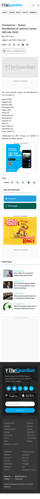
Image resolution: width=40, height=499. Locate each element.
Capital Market (10, 429)
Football (7, 458)
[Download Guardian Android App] (11, 395)
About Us (7, 476)
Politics (25, 12)
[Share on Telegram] (23, 45)
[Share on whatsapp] (18, 45)
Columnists (31, 438)
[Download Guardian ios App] (28, 395)
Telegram (12, 199)
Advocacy (8, 435)
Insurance (8, 464)
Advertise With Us (21, 476)
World (6, 470)
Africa (6, 438)
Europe (29, 426)
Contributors (9, 423)
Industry (7, 461)
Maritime (7, 467)
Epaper (12, 12)
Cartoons (30, 435)
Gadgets (25, 464)
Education (31, 432)
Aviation (7, 426)
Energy (7, 432)
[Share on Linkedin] (27, 45)
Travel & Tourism (28, 452)
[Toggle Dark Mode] (31, 5)
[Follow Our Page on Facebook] (8, 388)
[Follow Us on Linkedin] (25, 388)
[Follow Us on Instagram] (20, 388)
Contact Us (18, 479)
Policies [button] (6, 479)
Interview (25, 458)
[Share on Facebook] (9, 45)
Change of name (29, 470)
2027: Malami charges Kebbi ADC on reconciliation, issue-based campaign (25, 285)
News (5, 12)
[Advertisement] (20, 338)
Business (33, 12)
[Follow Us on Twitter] (14, 388)
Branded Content (11, 444)
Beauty (29, 429)
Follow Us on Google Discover (15, 51)
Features (7, 452)
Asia (6, 441)
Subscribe (20, 410)
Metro (18, 12)
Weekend (25, 455)
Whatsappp (12, 206)
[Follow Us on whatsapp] (31, 388)
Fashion (7, 455)
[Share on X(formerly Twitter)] (14, 45)
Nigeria (29, 441)
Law (23, 467)
